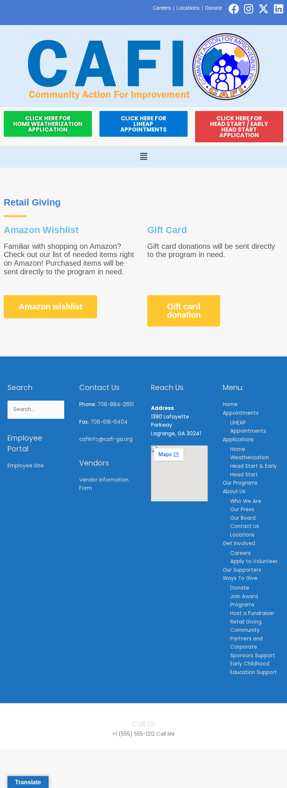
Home (230, 404)
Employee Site (25, 465)
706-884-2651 (116, 404)
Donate (213, 8)
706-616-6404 (109, 422)
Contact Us (244, 526)
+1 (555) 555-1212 (133, 734)
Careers (162, 8)
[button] (143, 157)
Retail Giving (246, 621)
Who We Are (245, 501)
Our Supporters (242, 570)
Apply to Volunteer (254, 561)
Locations (188, 8)
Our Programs (240, 482)
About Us (234, 491)
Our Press (242, 509)
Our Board (243, 518)
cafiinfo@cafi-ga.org (106, 439)
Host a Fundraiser (252, 613)
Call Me (165, 734)
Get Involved (239, 543)
